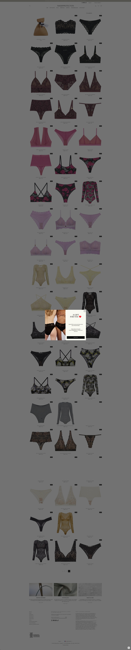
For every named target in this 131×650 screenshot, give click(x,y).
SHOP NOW (76, 337)
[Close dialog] (85, 311)
